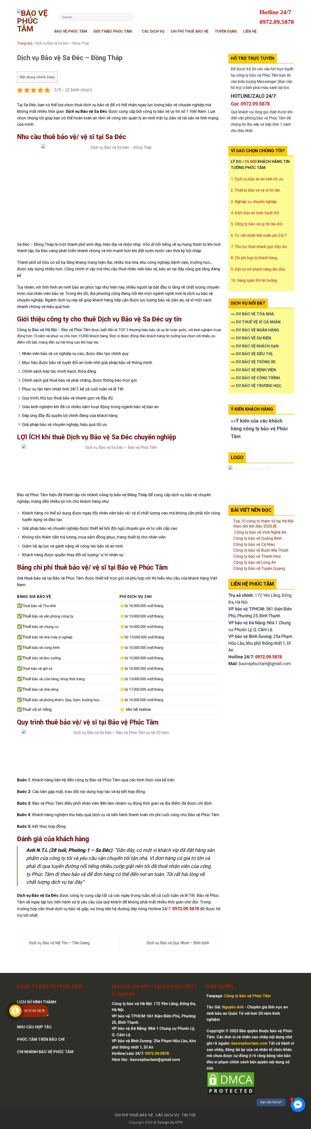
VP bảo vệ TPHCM (246, 609)
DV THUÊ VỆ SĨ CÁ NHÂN (258, 322)
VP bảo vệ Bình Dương (249, 636)
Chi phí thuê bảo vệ (189, 31)
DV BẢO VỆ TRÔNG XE (256, 362)
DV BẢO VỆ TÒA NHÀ (255, 314)
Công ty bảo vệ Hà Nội (132, 1003)
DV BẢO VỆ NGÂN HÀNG (257, 330)
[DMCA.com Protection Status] (231, 1083)
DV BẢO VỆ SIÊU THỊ (254, 354)
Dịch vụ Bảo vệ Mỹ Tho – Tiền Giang (59, 943)
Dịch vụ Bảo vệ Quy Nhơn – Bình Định (178, 943)
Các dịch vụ (153, 31)
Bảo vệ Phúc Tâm (70, 31)
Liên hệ (250, 31)
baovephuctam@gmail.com (265, 663)
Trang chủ (24, 43)
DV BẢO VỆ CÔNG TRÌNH (258, 378)
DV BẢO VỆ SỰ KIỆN (253, 338)
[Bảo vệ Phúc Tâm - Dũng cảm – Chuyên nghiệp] (34, 26)
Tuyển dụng (226, 31)
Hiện (51, 77)
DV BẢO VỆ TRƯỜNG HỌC (258, 385)
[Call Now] (15, 1011)
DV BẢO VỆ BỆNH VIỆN (256, 370)
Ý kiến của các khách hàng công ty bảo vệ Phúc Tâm (259, 428)
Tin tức (189, 1115)
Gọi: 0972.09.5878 (250, 104)
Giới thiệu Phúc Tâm (112, 31)
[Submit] (129, 17)
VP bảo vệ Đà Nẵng (246, 622)
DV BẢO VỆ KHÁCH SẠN (257, 346)
